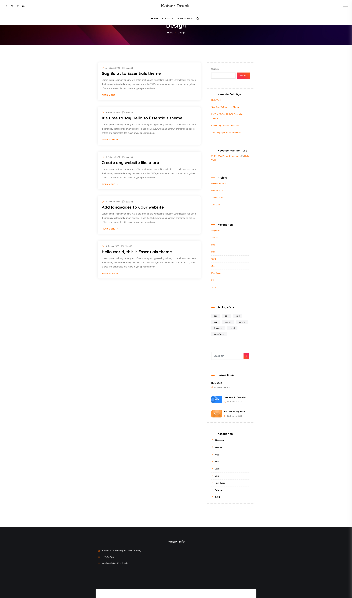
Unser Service (185, 18)
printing (242, 322)
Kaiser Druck (175, 5)
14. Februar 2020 (112, 157)
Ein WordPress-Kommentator (227, 156)
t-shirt (232, 328)
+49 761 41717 (109, 557)
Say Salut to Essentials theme (131, 73)
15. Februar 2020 (112, 68)
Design (228, 322)
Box (213, 252)
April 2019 (215, 205)
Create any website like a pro (130, 162)
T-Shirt (214, 287)
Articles (214, 237)
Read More (108, 95)
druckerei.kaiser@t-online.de (115, 563)
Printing (214, 280)
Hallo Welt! (216, 100)
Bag (213, 245)
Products (218, 328)
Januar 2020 (216, 197)
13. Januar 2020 (112, 246)
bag (215, 316)
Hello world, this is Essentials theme (137, 251)
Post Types (216, 273)
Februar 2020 (217, 190)
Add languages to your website (133, 207)
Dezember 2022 (218, 183)
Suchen (215, 69)
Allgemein (215, 230)
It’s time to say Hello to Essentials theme (142, 118)
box (226, 316)
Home (154, 18)
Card (213, 259)
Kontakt (166, 18)
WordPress (219, 334)
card (238, 316)
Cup (213, 266)
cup (215, 322)
